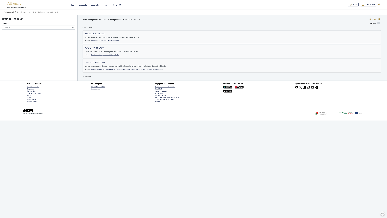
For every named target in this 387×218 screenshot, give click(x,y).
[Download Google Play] (227, 88)
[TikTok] (316, 88)
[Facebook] (296, 88)
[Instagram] (308, 88)
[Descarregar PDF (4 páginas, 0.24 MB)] (375, 19)
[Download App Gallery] (239, 88)
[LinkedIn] (304, 88)
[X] (300, 88)
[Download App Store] (227, 92)
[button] (14, 4)
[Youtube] (312, 88)
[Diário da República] (14, 4)
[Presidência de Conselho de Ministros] (326, 116)
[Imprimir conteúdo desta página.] (379, 19)
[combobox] (38, 28)
